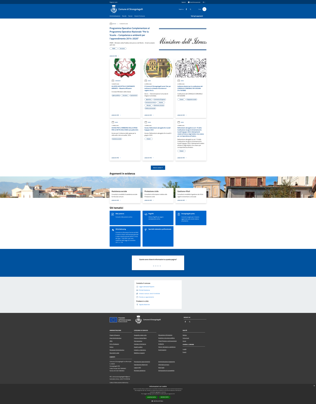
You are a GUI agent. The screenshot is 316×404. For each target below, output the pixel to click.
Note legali (161, 368)
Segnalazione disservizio (141, 365)
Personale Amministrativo (117, 350)
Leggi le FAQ (137, 368)
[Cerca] (204, 9)
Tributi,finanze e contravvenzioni (167, 341)
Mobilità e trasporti (139, 353)
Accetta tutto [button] (151, 397)
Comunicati (117, 81)
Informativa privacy (163, 365)
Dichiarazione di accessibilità (166, 371)
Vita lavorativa (138, 341)
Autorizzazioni (162, 350)
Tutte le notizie (157, 168)
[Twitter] (189, 9)
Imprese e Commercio (140, 344)
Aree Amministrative (115, 338)
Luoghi (184, 349)
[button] (158, 401)
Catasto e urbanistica (140, 350)
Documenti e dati (114, 353)
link (174, 393)
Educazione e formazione (165, 335)
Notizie (185, 335)
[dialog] (158, 394)
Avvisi (114, 24)
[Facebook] (185, 9)
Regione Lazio (113, 2)
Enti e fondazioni (114, 344)
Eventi (184, 352)
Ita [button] (203, 2)
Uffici (111, 341)
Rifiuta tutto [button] (165, 397)
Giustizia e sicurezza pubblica (166, 338)
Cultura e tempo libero (140, 338)
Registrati (184, 2)
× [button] (314, 385)
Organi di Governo (115, 335)
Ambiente (161, 344)
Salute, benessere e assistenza (166, 347)
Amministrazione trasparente (166, 362)
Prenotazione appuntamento (142, 362)
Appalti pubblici (138, 347)
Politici (111, 347)
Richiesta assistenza (139, 371)
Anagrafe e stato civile (140, 335)
